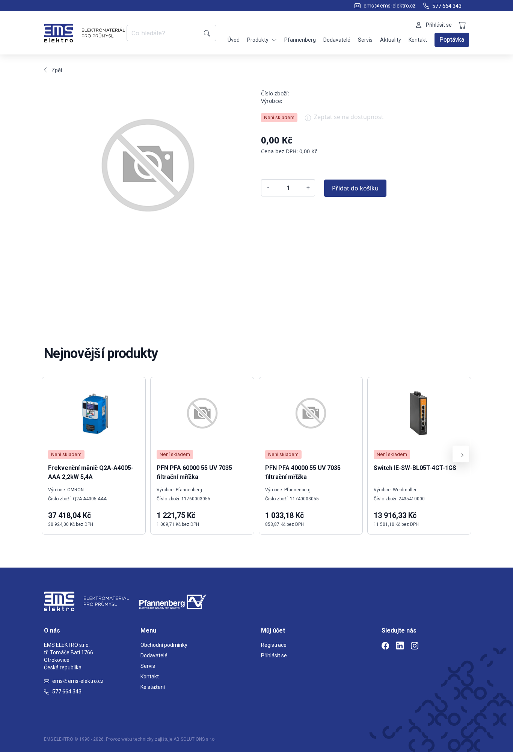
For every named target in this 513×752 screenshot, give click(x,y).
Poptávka (451, 39)
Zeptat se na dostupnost (348, 117)
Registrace (274, 645)
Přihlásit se (274, 655)
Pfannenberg (300, 40)
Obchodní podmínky (163, 645)
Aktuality (390, 40)
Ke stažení (152, 687)
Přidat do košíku (355, 188)
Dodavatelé (336, 40)
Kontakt (418, 40)
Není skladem (279, 117)
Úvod (234, 40)
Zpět (56, 70)
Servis (365, 40)
